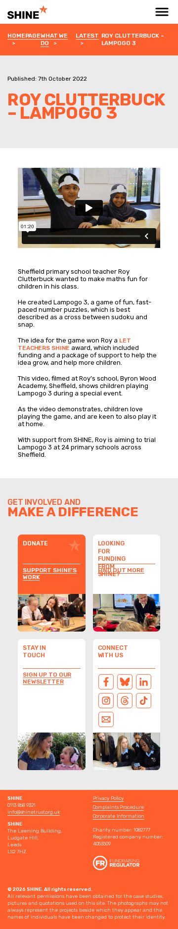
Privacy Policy (108, 798)
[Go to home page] (46, 12)
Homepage (24, 35)
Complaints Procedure (118, 807)
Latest (87, 35)
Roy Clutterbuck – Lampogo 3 (132, 39)
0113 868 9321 (21, 805)
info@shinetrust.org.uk (33, 812)
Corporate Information (118, 816)
